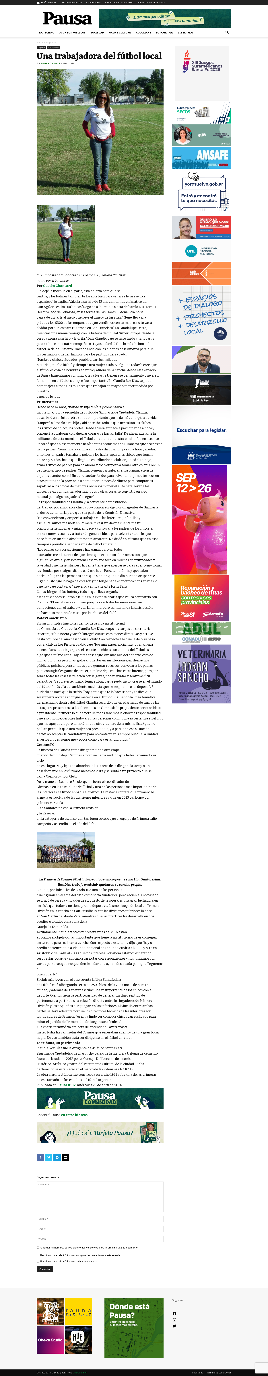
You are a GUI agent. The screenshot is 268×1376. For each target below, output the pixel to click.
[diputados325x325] (201, 463)
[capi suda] (199, 573)
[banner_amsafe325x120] (201, 167)
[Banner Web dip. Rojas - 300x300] (201, 403)
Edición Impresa (93, 2)
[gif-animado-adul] (201, 642)
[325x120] (201, 122)
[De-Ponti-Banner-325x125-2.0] (201, 145)
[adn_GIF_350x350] (201, 343)
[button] (227, 33)
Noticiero (46, 32)
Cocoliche (143, 32)
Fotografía (164, 32)
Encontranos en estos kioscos (119, 2)
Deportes (41, 47)
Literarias (186, 32)
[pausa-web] (201, 284)
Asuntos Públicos (72, 32)
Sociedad (97, 32)
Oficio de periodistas (72, 2)
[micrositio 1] (100, 1098)
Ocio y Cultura (120, 32)
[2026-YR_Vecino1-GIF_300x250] (201, 214)
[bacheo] (201, 620)
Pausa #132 (66, 1085)
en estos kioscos (74, 1115)
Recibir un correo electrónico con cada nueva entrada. (68, 1261)
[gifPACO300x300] (201, 100)
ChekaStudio (79, 1372)
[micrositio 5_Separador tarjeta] (100, 1132)
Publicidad (197, 1372)
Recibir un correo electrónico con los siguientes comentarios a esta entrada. (80, 1255)
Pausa (40, 42)
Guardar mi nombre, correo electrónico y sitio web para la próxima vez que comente (89, 1247)
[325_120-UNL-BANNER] (201, 260)
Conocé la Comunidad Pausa (151, 2)
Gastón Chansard (50, 63)
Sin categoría (53, 47)
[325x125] (201, 237)
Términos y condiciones (219, 1372)
